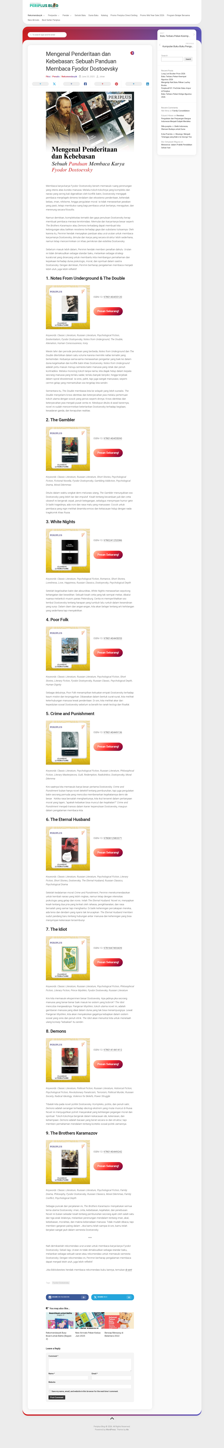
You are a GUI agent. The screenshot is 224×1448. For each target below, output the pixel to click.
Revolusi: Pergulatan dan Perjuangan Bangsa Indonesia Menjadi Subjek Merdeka (176, 118)
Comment (53, 1356)
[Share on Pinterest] (105, 84)
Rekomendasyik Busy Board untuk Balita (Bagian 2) (58, 1335)
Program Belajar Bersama (178, 15)
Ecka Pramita (166, 134)
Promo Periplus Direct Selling (123, 15)
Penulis (56, 76)
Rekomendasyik (35, 15)
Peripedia (52, 15)
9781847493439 (113, 947)
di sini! (128, 1269)
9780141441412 (113, 1049)
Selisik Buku (80, 15)
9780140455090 (113, 438)
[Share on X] (43, 84)
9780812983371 (113, 838)
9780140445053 (113, 638)
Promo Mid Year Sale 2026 (152, 15)
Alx (127, 1429)
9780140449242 (113, 1151)
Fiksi (48, 76)
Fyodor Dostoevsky (61, 1283)
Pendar (65, 15)
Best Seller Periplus (51, 20)
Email (95, 1374)
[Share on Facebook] (74, 84)
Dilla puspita (166, 126)
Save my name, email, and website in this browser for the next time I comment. (85, 1391)
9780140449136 (113, 732)
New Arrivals (33, 20)
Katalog (104, 15)
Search (164, 55)
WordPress (111, 1429)
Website (51, 1382)
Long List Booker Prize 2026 (173, 73)
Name (51, 1374)
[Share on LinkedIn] (136, 84)
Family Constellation (181, 111)
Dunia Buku (93, 15)
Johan (102, 76)
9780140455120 (113, 296)
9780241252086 (113, 540)
